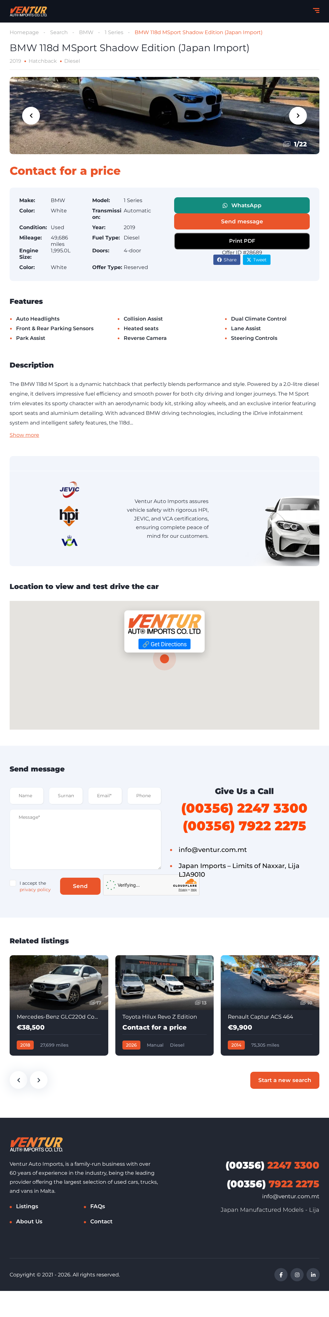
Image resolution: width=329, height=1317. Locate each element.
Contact (101, 1221)
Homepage (24, 32)
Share (230, 260)
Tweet (260, 260)
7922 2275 (273, 1184)
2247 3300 (272, 1165)
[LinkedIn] (313, 1274)
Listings (27, 1206)
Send (80, 886)
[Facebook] (281, 1274)
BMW (86, 32)
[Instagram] (297, 1274)
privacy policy (35, 889)
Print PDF (242, 241)
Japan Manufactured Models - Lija (270, 1209)
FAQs (97, 1206)
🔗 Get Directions (164, 643)
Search (59, 32)
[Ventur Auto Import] (28, 11)
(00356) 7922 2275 (244, 826)
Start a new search (284, 1080)
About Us (29, 1221)
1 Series (114, 32)
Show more (24, 435)
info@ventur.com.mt (290, 1196)
